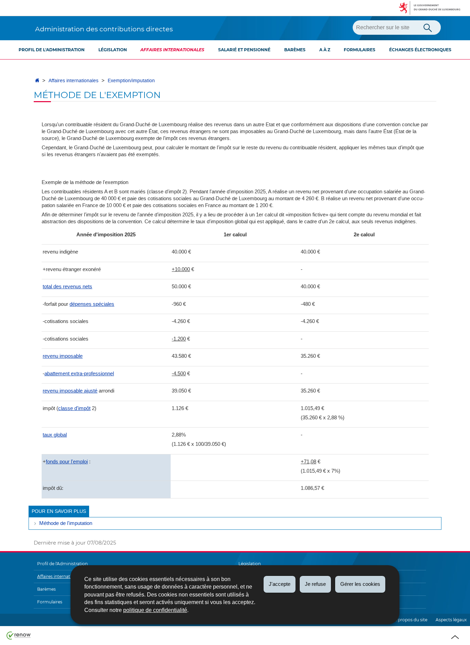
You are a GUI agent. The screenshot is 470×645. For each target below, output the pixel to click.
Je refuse (315, 584)
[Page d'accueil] (37, 81)
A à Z (324, 49)
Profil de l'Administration (52, 49)
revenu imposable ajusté (70, 391)
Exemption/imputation (131, 81)
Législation (112, 49)
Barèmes (295, 49)
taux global (55, 435)
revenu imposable (63, 356)
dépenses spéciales (92, 304)
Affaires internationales (172, 49)
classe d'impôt (74, 408)
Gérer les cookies (360, 584)
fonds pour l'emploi (67, 461)
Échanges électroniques (420, 49)
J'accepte (279, 584)
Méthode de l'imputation (65, 523)
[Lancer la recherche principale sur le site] (428, 27)
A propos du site (410, 619)
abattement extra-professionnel (79, 373)
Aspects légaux (451, 619)
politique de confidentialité (155, 610)
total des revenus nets (67, 286)
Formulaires (359, 49)
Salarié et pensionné (244, 49)
